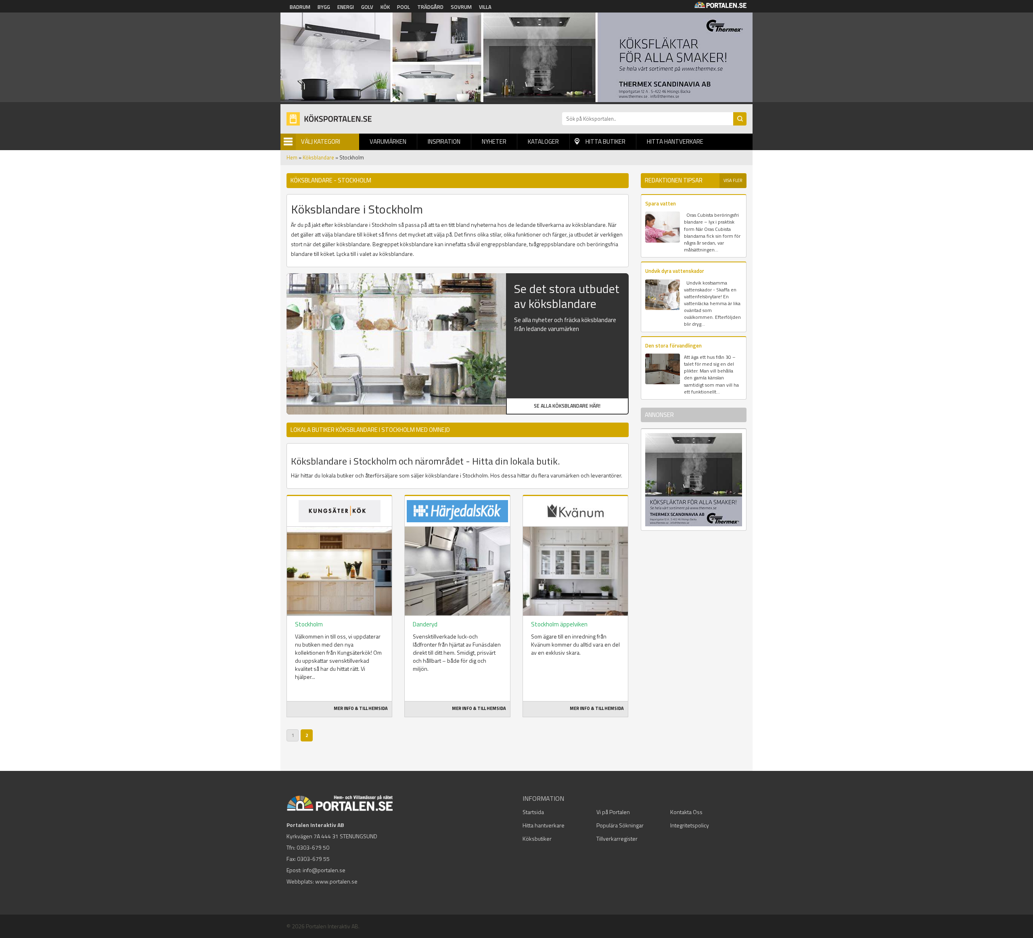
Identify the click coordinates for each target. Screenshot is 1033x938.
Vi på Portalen (613, 812)
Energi (345, 7)
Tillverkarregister (617, 838)
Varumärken (388, 141)
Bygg (324, 7)
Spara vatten (660, 203)
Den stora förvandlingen (673, 345)
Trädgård (430, 7)
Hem (291, 157)
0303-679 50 (313, 847)
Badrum (300, 7)
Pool (403, 7)
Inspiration (444, 141)
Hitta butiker (605, 141)
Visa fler (733, 180)
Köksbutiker (537, 838)
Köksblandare (318, 157)
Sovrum (461, 7)
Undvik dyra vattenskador (674, 271)
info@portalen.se (324, 870)
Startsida (533, 812)
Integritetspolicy (689, 825)
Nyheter (494, 141)
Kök (385, 7)
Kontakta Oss (686, 812)
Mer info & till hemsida (361, 708)
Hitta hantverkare (675, 141)
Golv (367, 7)
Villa (485, 7)
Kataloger (543, 141)
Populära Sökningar (620, 825)
